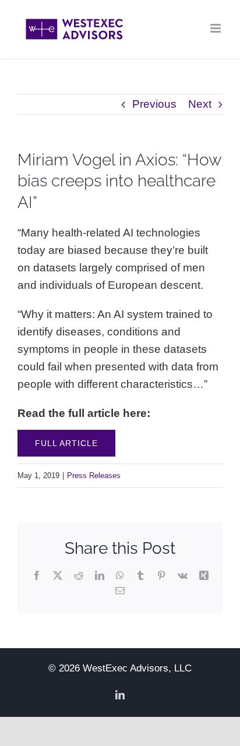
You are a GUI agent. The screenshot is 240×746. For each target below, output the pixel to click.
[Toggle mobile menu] (216, 28)
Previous (154, 104)
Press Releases (94, 475)
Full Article (66, 443)
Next (199, 104)
